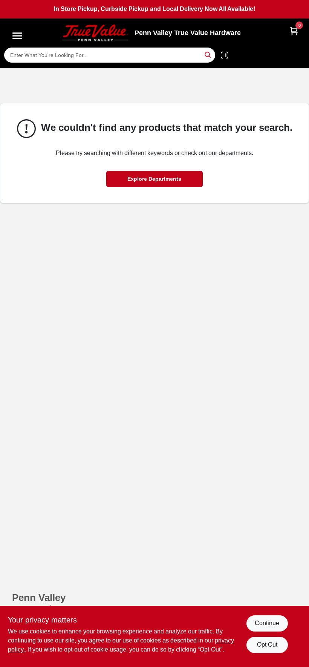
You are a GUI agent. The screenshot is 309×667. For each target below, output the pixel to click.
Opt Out (267, 644)
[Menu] (17, 36)
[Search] (208, 54)
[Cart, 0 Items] (294, 31)
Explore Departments (154, 179)
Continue (267, 623)
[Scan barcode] (224, 55)
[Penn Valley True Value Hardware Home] (95, 33)
